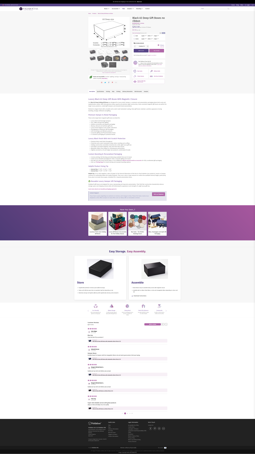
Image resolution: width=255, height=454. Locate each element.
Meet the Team (112, 432)
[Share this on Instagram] (101, 82)
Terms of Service (132, 441)
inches (163, 33)
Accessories (115, 8)
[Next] (127, 32)
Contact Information (113, 436)
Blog (237, 5)
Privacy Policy (131, 438)
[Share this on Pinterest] (112, 82)
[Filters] (162, 324)
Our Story (110, 430)
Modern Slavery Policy (133, 436)
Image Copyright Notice (106, 72)
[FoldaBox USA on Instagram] (159, 428)
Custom (147, 8)
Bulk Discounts (138, 91)
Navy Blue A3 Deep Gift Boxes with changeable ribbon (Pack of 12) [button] (107, 341)
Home (233, 5)
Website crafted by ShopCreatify (128, 447)
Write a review (152, 324)
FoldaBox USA (95, 447)
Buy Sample (156, 50)
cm (160, 33)
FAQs (241, 5)
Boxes (106, 8)
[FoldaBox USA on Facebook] (150, 428)
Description (92, 91)
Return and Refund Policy (134, 439)
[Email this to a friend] (116, 82)
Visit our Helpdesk (159, 194)
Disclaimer (130, 434)
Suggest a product (151, 55)
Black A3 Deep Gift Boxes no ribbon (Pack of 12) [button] (103, 390)
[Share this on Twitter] (105, 82)
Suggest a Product (112, 434)
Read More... (105, 78)
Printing (118, 91)
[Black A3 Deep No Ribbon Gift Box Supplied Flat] (109, 32)
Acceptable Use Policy (133, 425)
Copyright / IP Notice (133, 429)
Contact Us (150, 425)
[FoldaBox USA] (28, 8)
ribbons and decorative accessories (132, 160)
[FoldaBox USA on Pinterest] (154, 428)
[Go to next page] (132, 413)
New (123, 8)
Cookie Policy (131, 427)
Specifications (100, 91)
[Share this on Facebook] (108, 82)
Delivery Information (127, 91)
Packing (108, 91)
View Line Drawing (136, 33)
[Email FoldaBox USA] (163, 428)
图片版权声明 (113, 72)
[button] (135, 23)
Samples (129, 8)
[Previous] (90, 32)
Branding (138, 8)
